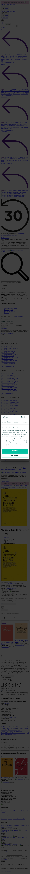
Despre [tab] (25, 422)
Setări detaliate (14, 455)
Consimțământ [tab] (6, 422)
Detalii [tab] (16, 422)
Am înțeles (15, 450)
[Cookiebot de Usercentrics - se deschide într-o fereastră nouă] (21, 417)
